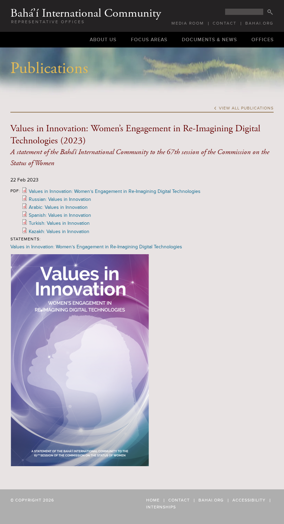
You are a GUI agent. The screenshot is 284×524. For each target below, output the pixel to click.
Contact (225, 23)
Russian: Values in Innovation (60, 199)
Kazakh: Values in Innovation (59, 231)
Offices (262, 40)
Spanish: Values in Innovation (60, 215)
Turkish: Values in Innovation (59, 223)
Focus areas (149, 40)
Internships (161, 507)
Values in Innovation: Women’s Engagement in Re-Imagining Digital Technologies (115, 191)
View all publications (244, 108)
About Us (103, 40)
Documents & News (209, 40)
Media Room (187, 23)
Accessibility (249, 500)
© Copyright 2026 (32, 500)
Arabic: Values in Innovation (58, 207)
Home (153, 500)
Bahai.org (259, 23)
